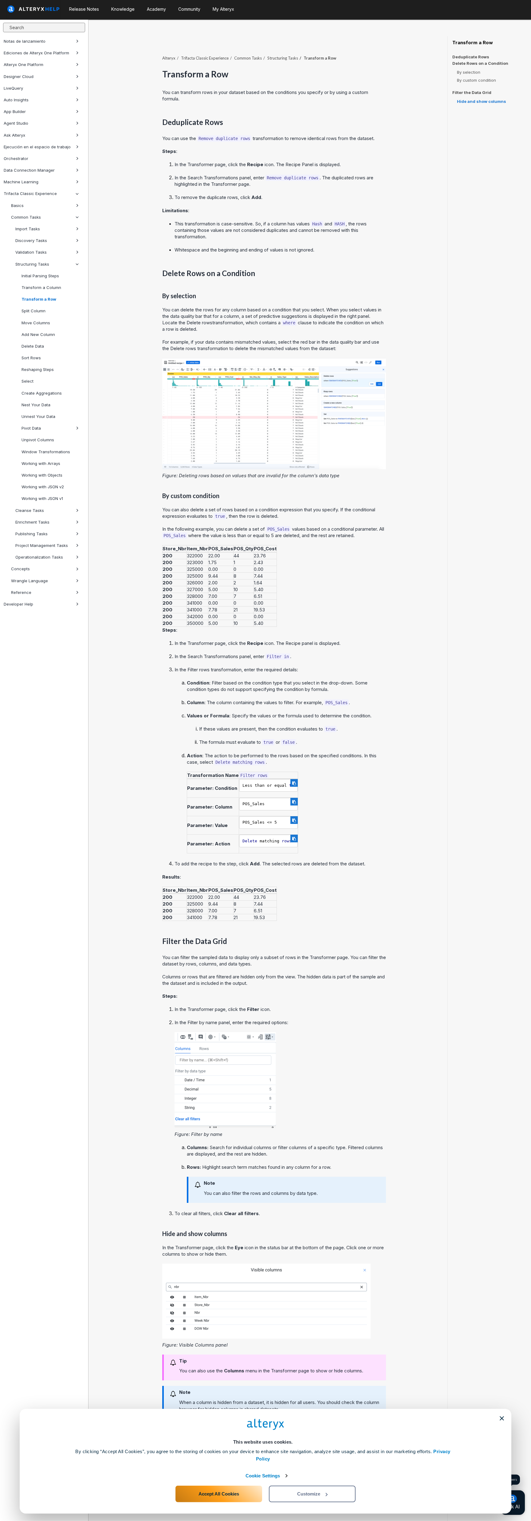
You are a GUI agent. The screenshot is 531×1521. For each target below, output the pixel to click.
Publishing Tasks (31, 533)
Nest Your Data (36, 404)
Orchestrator (16, 158)
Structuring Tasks (32, 264)
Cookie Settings (263, 1475)
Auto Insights (16, 99)
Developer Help (18, 604)
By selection (468, 72)
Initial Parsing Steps (40, 275)
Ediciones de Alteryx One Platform (36, 52)
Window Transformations (46, 451)
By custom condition (476, 80)
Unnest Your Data (38, 416)
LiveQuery (13, 88)
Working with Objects (42, 475)
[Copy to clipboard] (294, 783)
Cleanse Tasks (29, 510)
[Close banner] (502, 1418)
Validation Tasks (31, 252)
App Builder (15, 111)
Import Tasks (27, 228)
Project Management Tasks (41, 545)
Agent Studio (16, 123)
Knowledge (123, 9)
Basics (17, 205)
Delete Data (33, 346)
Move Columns (36, 322)
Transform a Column (41, 287)
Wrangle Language (29, 580)
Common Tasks (26, 217)
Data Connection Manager (29, 170)
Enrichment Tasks (32, 522)
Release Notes (84, 9)
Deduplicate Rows (470, 56)
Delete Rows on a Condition (480, 63)
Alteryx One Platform (23, 64)
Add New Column (38, 334)
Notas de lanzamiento (24, 41)
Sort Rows (31, 357)
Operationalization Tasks (39, 557)
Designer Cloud (18, 76)
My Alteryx (223, 9)
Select (27, 381)
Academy (156, 9)
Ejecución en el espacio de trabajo (37, 146)
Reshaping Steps (38, 369)
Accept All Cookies (219, 1493)
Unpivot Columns (38, 439)
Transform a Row (39, 299)
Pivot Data (31, 428)
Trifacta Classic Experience (30, 193)
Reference (21, 592)
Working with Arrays (41, 463)
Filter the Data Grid (471, 92)
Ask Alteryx (14, 135)
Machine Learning (21, 181)
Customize (308, 1493)
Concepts (20, 568)
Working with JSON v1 (42, 498)
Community (189, 9)
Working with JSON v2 (43, 486)
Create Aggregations (42, 393)
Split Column (33, 310)
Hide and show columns (481, 101)
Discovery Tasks (31, 240)
